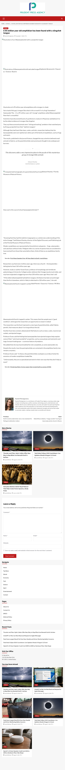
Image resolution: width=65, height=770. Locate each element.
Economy (6, 578)
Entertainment (7, 591)
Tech (4, 581)
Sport (4, 588)
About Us (6, 606)
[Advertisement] (32, 55)
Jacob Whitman (8, 460)
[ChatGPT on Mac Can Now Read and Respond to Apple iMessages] (48, 677)
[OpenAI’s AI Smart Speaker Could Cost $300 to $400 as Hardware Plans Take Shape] (17, 739)
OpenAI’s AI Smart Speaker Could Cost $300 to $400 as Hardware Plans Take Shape (27, 646)
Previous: (17, 419)
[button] (3, 18)
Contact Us (6, 610)
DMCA (5, 613)
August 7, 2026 (47, 458)
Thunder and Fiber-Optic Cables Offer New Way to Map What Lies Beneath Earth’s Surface (16, 455)
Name (5, 535)
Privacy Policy (7, 620)
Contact (5, 595)
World (5, 574)
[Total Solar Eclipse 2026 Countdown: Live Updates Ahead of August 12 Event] (48, 441)
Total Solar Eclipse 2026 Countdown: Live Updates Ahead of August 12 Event (47, 454)
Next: (48, 419)
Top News (6, 571)
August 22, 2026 (16, 460)
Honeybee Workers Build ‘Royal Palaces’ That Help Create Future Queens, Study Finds (16, 489)
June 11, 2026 (16, 493)
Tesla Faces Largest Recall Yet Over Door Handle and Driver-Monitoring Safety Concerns (28, 639)
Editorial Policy (7, 617)
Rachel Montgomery (9, 36)
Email (35, 535)
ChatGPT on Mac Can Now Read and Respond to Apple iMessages (22, 635)
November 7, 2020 (20, 36)
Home (5, 567)
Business (6, 716)
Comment (6, 512)
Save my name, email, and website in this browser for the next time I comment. (28, 550)
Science (6, 28)
